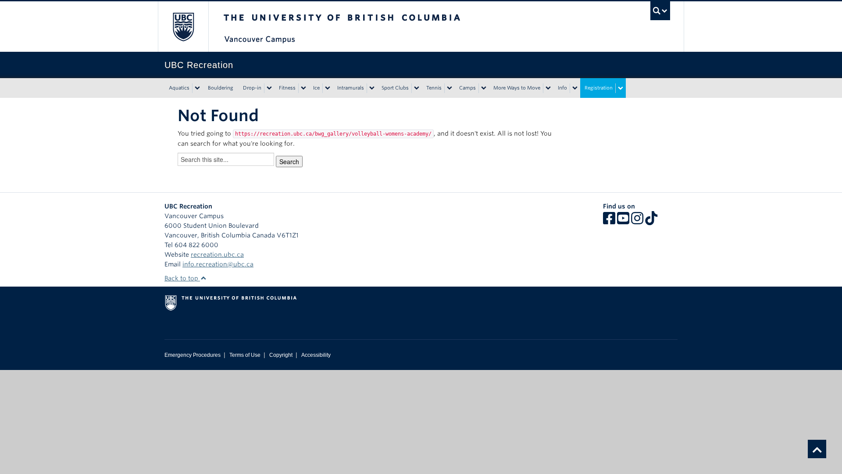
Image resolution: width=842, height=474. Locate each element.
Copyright (281, 355)
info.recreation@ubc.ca (217, 264)
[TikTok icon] (651, 221)
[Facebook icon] (609, 221)
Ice (316, 88)
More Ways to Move (516, 88)
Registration (599, 88)
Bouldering (220, 88)
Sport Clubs (395, 88)
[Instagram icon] (637, 221)
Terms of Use (244, 355)
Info (562, 88)
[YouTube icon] (623, 221)
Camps (467, 88)
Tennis (434, 88)
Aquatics (179, 88)
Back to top (182, 278)
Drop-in (252, 88)
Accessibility (316, 355)
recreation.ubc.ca (217, 254)
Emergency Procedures (192, 355)
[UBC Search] (660, 10)
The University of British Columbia (183, 26)
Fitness (287, 88)
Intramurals (350, 88)
